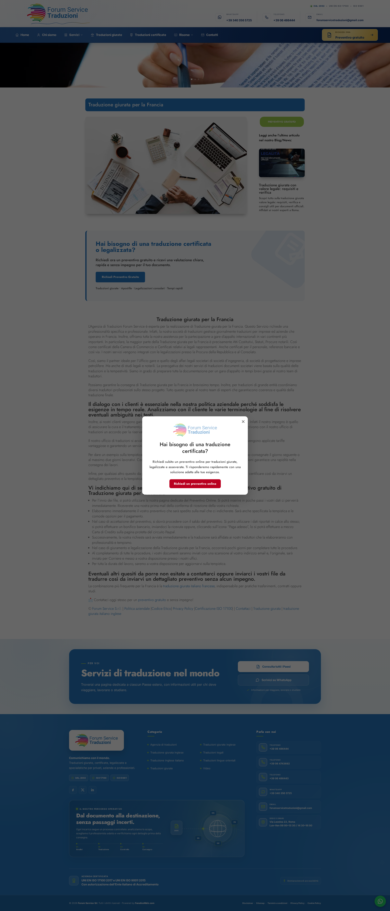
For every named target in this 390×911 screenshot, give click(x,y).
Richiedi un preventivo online (195, 483)
